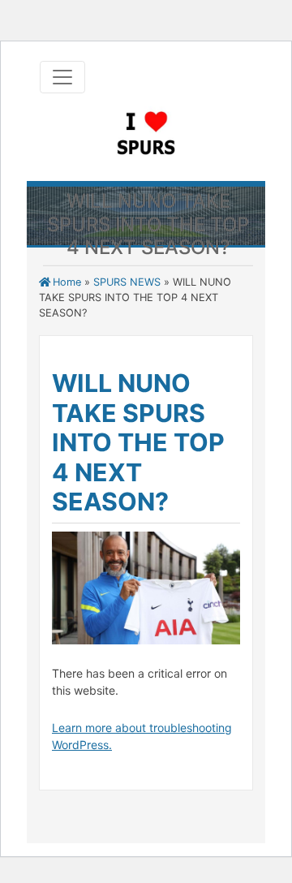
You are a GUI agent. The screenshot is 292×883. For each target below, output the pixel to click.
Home (67, 282)
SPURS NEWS (127, 282)
